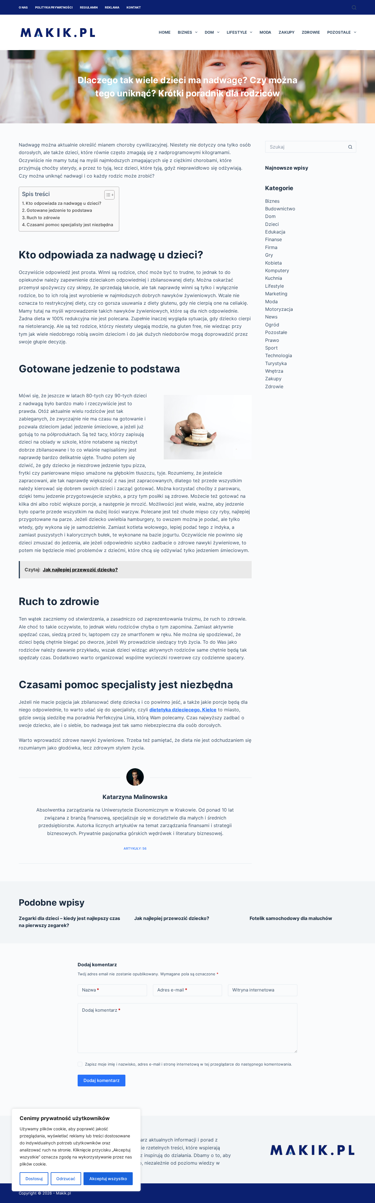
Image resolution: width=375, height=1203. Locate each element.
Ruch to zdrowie (43, 217)
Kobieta (273, 263)
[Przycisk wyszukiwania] (350, 147)
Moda (265, 32)
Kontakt (134, 7)
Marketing (276, 294)
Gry (269, 255)
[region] (76, 1150)
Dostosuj (33, 1178)
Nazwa (90, 990)
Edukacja (275, 232)
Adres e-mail (172, 990)
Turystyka (276, 363)
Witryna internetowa (253, 990)
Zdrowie (311, 32)
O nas (23, 7)
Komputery (277, 270)
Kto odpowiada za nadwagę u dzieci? (63, 203)
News (271, 317)
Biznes (185, 32)
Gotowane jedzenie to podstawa (59, 210)
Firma (271, 247)
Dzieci (272, 224)
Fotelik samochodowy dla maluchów (291, 918)
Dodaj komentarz (101, 1010)
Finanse (273, 239)
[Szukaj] (354, 7)
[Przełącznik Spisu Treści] (106, 195)
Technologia (278, 355)
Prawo (272, 340)
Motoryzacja (279, 309)
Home (165, 32)
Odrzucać (65, 1178)
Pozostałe (339, 32)
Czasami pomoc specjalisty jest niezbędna (70, 224)
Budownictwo (280, 209)
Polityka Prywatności (54, 7)
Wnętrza (274, 371)
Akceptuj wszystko (108, 1178)
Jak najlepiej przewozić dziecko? (171, 918)
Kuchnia (273, 278)
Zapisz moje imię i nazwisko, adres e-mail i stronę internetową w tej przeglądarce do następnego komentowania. (188, 1064)
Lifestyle (237, 32)
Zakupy (286, 32)
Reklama (112, 7)
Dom (209, 32)
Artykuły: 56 (135, 848)
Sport (271, 348)
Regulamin (89, 7)
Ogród (272, 325)
